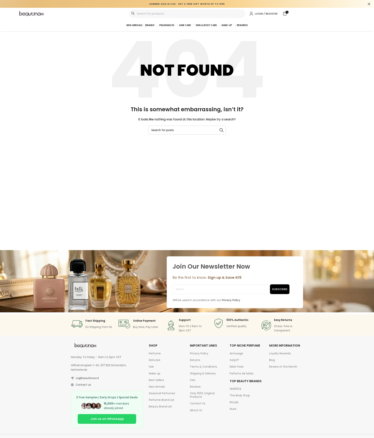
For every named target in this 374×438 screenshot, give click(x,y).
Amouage (236, 353)
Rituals (234, 402)
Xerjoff (234, 360)
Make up (154, 373)
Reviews (195, 387)
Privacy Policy (199, 353)
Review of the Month (283, 367)
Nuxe (233, 409)
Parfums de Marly (241, 373)
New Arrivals (157, 387)
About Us (196, 410)
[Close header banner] (369, 4)
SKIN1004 (235, 389)
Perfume (155, 353)
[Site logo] (31, 13)
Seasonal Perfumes (162, 393)
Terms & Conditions (203, 367)
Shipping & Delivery (203, 373)
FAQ (192, 380)
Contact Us (197, 403)
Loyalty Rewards (280, 353)
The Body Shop (240, 395)
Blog (272, 360)
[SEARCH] (221, 130)
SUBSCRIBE (280, 289)
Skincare (154, 360)
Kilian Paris (236, 367)
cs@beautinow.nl (87, 378)
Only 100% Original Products (202, 395)
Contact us (83, 385)
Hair (151, 367)
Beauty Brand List (160, 406)
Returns (195, 360)
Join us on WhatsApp (107, 419)
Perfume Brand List (161, 400)
